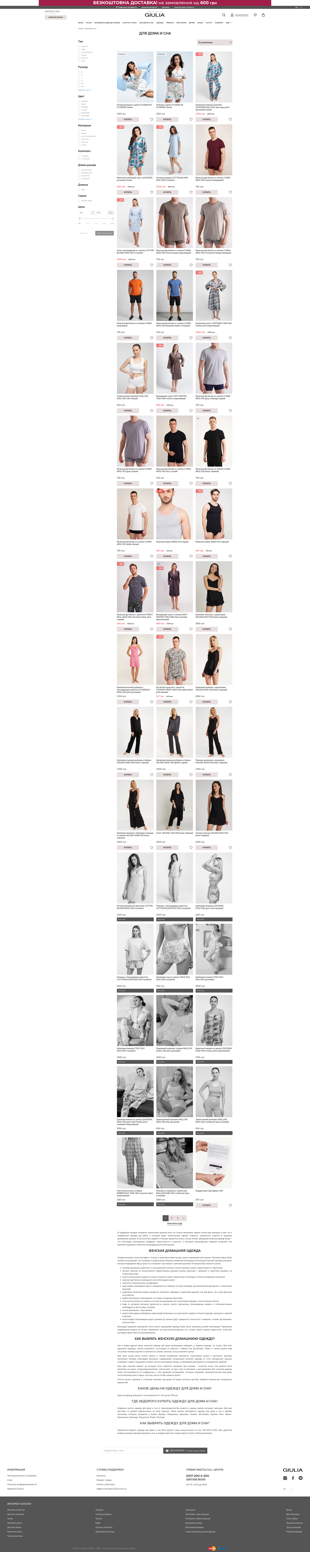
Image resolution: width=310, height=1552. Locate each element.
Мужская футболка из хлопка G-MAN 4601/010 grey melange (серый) (213, 397)
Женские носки (14, 1523)
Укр (296, 7)
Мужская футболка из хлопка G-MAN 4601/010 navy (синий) (173, 470)
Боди (98, 1523)
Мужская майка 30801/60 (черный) (212, 542)
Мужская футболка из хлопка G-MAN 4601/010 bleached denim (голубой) (173, 324)
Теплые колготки (15, 1536)
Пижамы (99, 1510)
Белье (80, 23)
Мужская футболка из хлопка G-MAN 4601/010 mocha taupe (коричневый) (173, 251)
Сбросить (84, 233)
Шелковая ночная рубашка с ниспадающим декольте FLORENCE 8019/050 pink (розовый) (133, 689)
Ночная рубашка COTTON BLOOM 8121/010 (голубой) (172, 179)
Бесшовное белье (194, 1523)
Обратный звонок (55, 17)
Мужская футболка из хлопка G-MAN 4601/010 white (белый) (134, 543)
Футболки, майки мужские (198, 1518)
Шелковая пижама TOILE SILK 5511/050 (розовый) (209, 978)
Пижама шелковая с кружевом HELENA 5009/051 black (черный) (211, 761)
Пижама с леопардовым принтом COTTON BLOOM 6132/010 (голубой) (134, 978)
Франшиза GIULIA (15, 1489)
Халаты (99, 1518)
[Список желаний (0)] (255, 15)
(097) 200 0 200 (52, 11)
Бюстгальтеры (292, 1514)
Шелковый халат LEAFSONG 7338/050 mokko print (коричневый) (214, 324)
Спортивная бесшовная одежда (200, 1532)
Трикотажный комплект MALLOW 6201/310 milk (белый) (132, 397)
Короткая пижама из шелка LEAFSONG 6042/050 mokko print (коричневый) (214, 1049)
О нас (9, 1480)
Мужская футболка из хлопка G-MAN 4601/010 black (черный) (213, 470)
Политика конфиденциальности (22, 1484)
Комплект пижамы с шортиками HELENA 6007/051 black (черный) (211, 615)
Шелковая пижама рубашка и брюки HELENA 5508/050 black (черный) (134, 761)
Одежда (160, 23)
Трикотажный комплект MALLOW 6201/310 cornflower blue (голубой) (212, 1120)
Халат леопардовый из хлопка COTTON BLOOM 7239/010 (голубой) (135, 251)
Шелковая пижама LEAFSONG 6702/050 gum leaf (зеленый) (210, 907)
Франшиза (166, 7)
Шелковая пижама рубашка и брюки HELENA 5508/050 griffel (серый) (173, 761)
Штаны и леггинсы (104, 1527)
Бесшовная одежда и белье (107, 23)
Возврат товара (104, 1480)
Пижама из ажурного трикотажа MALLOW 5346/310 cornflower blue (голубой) (172, 1193)
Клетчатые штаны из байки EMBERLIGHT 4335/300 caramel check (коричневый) (135, 1193)
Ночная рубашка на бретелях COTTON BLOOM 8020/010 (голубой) (135, 907)
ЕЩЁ (227, 23)
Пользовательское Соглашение (22, 1476)
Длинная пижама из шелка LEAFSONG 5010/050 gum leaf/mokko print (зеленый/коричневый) (134, 1122)
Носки (89, 23)
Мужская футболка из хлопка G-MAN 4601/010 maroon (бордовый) (213, 179)
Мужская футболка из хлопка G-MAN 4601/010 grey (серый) (134, 470)
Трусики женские (294, 1523)
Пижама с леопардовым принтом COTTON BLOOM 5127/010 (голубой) (173, 907)
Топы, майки (292, 1518)
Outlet (209, 23)
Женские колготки (16, 1510)
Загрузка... (122, 919)
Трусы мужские (293, 1527)
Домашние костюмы (105, 1532)
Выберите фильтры (104, 233)
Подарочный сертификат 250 (209, 1191)
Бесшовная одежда (195, 1527)
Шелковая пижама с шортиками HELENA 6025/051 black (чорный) (211, 688)
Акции (200, 23)
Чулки (10, 1518)
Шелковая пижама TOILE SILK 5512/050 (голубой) (131, 1049)
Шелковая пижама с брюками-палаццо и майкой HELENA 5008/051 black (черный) (135, 835)
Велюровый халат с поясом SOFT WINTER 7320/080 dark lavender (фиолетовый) (171, 617)
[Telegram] (301, 1478)
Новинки (219, 23)
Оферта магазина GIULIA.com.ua (112, 1489)
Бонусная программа (149, 7)
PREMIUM (170, 23)
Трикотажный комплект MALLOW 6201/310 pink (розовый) (171, 1120)
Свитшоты (190, 1510)
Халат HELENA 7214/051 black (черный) (174, 833)
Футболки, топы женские (197, 1514)
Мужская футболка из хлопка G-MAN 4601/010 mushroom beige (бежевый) (213, 251)
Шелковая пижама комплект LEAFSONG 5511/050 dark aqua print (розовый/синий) (212, 107)
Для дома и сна (147, 23)
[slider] (79, 218)
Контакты (101, 1476)
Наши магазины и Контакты (184, 7)
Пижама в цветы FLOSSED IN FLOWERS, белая (169, 106)
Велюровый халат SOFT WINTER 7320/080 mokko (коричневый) (171, 397)
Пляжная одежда (294, 1532)
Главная (81, 28)
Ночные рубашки (104, 1514)
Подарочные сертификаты (127, 7)
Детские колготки (15, 1514)
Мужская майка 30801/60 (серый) (172, 542)
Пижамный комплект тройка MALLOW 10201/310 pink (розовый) (174, 1049)
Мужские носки (14, 1532)
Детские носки (14, 1527)
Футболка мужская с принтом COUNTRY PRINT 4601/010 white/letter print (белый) (174, 689)
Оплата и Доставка (106, 1484)
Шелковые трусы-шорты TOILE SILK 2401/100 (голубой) (173, 978)
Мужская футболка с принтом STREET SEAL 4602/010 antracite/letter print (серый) (135, 617)
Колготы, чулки (130, 23)
